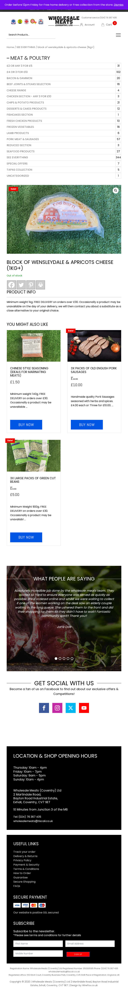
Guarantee (20, 877)
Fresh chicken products (24, 121)
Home (10, 47)
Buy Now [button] (26, 424)
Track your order (24, 852)
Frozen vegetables (20, 127)
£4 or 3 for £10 (17, 72)
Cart (111, 25)
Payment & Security (26, 865)
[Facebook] (11, 284)
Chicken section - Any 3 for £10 (29, 96)
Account (90, 24)
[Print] (40, 284)
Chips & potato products (25, 102)
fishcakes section (20, 115)
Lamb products (18, 133)
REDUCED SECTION (19, 145)
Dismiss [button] (119, 5)
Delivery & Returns (25, 856)
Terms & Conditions (26, 869)
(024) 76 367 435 (108, 17)
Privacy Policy (22, 860)
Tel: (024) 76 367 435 (27, 817)
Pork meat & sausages (23, 139)
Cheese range (16, 90)
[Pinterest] (30, 284)
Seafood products (20, 151)
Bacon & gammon (19, 78)
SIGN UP (78, 954)
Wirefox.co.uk (90, 985)
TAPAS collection (19, 170)
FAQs (16, 886)
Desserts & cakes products (26, 109)
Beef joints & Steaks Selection (28, 84)
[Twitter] (21, 284)
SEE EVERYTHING (25, 47)
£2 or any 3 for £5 (19, 66)
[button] (116, 190)
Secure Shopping (24, 882)
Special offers (17, 163)
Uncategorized (18, 176)
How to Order (22, 873)
